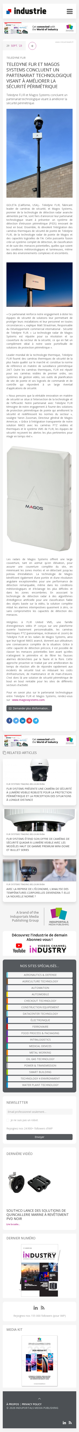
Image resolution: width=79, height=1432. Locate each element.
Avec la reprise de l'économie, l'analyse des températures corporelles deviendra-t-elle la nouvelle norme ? (38, 892)
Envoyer (39, 1137)
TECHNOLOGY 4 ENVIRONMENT (40, 1078)
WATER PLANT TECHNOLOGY (40, 1085)
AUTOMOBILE (40, 994)
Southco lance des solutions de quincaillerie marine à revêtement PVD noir (37, 1214)
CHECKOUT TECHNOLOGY (40, 1000)
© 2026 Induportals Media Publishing (32, 1408)
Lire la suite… (13, 1224)
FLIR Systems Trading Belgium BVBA (25, 784)
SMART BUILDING (40, 1072)
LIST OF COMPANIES (18, 1411)
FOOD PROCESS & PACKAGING (40, 1033)
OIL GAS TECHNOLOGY (40, 1059)
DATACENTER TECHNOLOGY (40, 1013)
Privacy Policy (32, 1404)
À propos (12, 1404)
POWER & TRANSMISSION (40, 1065)
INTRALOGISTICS (40, 1039)
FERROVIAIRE (40, 1026)
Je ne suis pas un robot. (24, 1120)
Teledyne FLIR (16, 57)
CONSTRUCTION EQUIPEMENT (40, 1007)
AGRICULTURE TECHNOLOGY (40, 981)
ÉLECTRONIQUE (40, 1020)
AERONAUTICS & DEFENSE (40, 975)
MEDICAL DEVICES (40, 1046)
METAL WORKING (40, 1052)
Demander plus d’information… (30, 708)
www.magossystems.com (28, 700)
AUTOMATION (40, 988)
